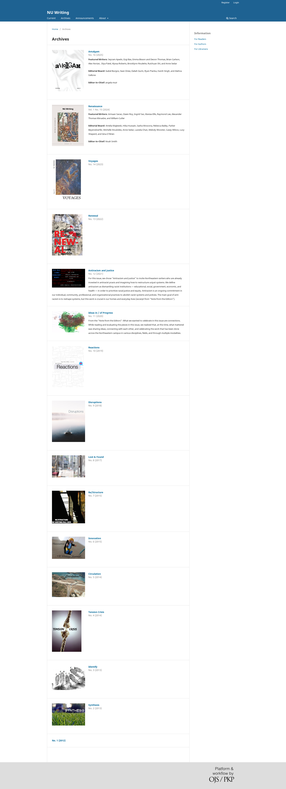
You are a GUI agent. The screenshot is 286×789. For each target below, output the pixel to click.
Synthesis (93, 704)
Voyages (93, 161)
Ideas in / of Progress (100, 312)
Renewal (93, 215)
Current (51, 18)
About (102, 18)
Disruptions (95, 402)
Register (225, 2)
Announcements (85, 18)
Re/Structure (95, 492)
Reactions (93, 347)
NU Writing (58, 12)
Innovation (94, 538)
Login (236, 2)
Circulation (94, 573)
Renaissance (95, 106)
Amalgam (93, 51)
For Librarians (201, 48)
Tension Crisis (96, 612)
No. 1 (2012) (59, 740)
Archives (65, 18)
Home (55, 29)
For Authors (200, 43)
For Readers (200, 39)
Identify (92, 666)
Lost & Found (96, 456)
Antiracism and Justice (101, 270)
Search (232, 18)
